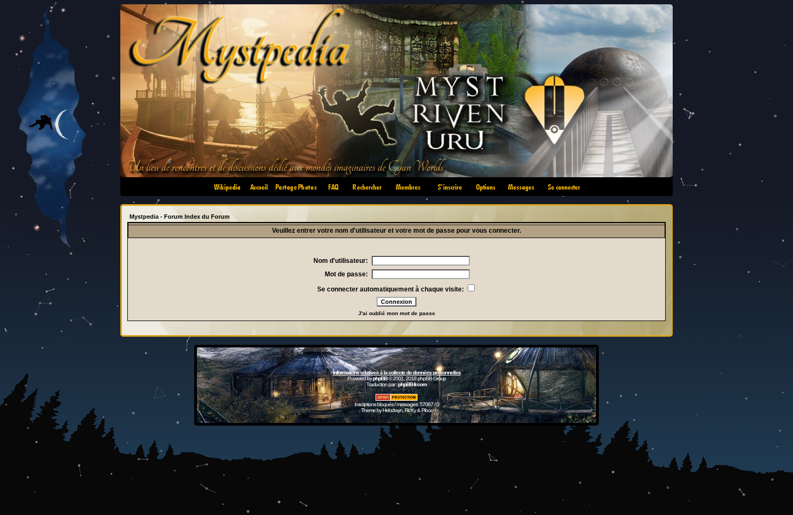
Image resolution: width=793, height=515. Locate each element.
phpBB (380, 378)
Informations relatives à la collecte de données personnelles (397, 372)
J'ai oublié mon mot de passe (396, 313)
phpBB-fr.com (412, 384)
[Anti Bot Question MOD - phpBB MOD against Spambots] (396, 399)
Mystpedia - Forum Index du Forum (179, 216)
